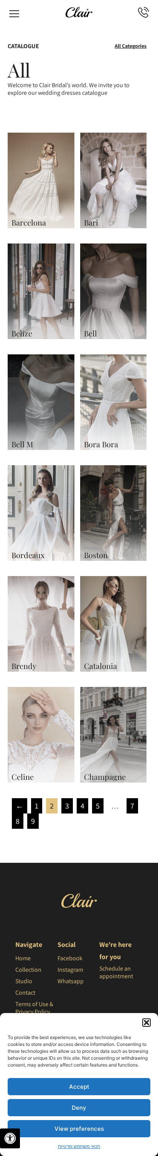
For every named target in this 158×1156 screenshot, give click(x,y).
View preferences (79, 1128)
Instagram (70, 970)
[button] (146, 1022)
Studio (23, 981)
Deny (79, 1107)
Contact (25, 993)
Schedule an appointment (116, 972)
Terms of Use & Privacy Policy (34, 1008)
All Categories (130, 45)
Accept (79, 1086)
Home (23, 958)
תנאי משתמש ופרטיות (79, 1146)
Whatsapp (71, 981)
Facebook (70, 958)
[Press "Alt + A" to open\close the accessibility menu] (10, 1138)
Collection (28, 970)
